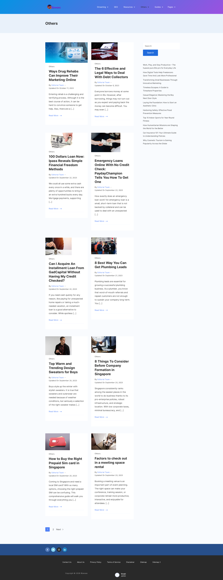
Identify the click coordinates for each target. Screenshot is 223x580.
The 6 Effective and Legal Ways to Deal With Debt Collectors (112, 73)
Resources (128, 7)
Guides (158, 7)
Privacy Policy (95, 562)
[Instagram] (59, 549)
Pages (170, 7)
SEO (116, 7)
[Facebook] (47, 549)
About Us (80, 562)
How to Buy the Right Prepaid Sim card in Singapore (65, 463)
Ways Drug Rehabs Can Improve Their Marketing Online (64, 75)
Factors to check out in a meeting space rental (111, 462)
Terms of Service (113, 562)
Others (144, 7)
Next (59, 529)
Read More (53, 115)
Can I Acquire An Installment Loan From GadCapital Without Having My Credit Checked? (66, 272)
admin (123, 576)
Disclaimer (130, 562)
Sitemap (143, 562)
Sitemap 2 (156, 562)
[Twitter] (53, 549)
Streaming (101, 7)
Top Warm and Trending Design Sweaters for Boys (63, 368)
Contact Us (66, 562)
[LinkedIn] (65, 549)
